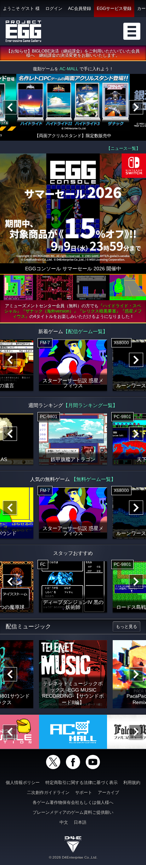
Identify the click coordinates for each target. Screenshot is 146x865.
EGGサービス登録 (114, 8)
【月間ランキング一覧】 (90, 405)
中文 (64, 822)
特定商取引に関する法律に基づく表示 (81, 782)
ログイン (53, 8)
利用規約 (131, 782)
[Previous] (10, 107)
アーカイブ (108, 792)
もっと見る (126, 626)
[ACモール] (73, 732)
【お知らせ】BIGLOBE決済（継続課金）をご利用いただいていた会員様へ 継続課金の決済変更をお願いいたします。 (73, 53)
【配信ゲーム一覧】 (85, 331)
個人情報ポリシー (23, 782)
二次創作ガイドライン (48, 792)
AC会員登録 (79, 8)
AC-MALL (69, 68)
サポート (83, 792)
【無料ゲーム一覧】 (93, 479)
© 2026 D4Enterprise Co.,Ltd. (73, 857)
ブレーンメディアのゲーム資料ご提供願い (73, 812)
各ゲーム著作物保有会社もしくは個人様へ (73, 802)
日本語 (80, 822)
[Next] (136, 107)
